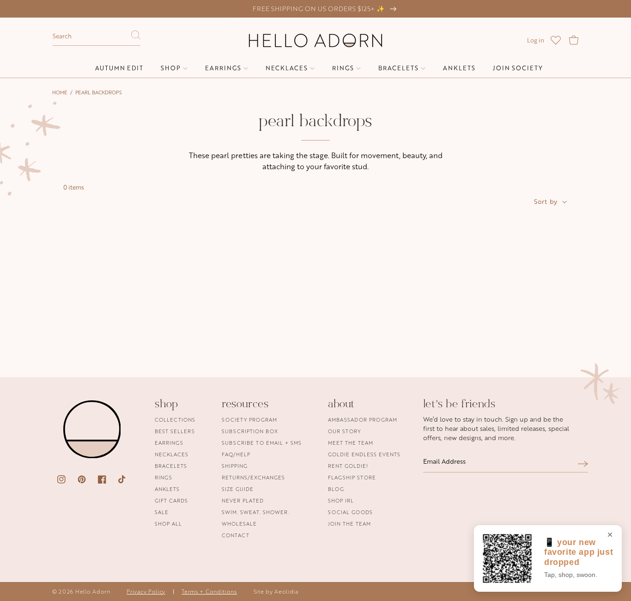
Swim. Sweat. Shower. (255, 512)
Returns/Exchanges (253, 477)
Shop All (168, 523)
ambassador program (362, 420)
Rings (163, 477)
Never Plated (243, 500)
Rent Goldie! (348, 465)
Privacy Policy (146, 591)
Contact (235, 535)
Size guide (238, 488)
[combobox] (96, 36)
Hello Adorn (92, 591)
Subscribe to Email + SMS (262, 442)
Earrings (169, 442)
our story (344, 431)
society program (249, 420)
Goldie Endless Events (364, 454)
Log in (535, 40)
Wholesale (239, 523)
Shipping (235, 465)
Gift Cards (171, 500)
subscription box (250, 431)
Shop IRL (341, 500)
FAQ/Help (236, 454)
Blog (336, 488)
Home (59, 92)
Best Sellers (175, 431)
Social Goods (350, 512)
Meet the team (350, 442)
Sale (162, 512)
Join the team (349, 523)
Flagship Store (352, 477)
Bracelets (171, 465)
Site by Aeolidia (276, 591)
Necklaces (171, 454)
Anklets (167, 488)
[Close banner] (610, 535)
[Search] (135, 37)
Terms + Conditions (209, 591)
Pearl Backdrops (98, 92)
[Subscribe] (583, 464)
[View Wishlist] (555, 40)
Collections (175, 420)
